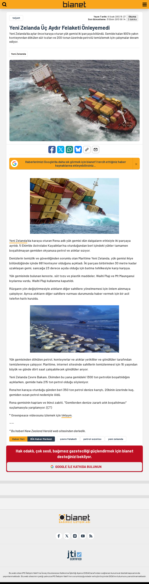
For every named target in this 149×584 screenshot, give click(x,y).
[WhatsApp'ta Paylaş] (69, 149)
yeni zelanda (115, 438)
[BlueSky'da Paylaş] (78, 149)
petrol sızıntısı (92, 438)
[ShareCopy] (86, 149)
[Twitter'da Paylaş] (60, 149)
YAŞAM (16, 17)
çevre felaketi (68, 438)
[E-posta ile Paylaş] (95, 149)
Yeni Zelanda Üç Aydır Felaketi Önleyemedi (59, 27)
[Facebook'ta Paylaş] (52, 149)
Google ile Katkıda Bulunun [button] (78, 467)
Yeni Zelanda (18, 241)
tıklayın (66, 415)
